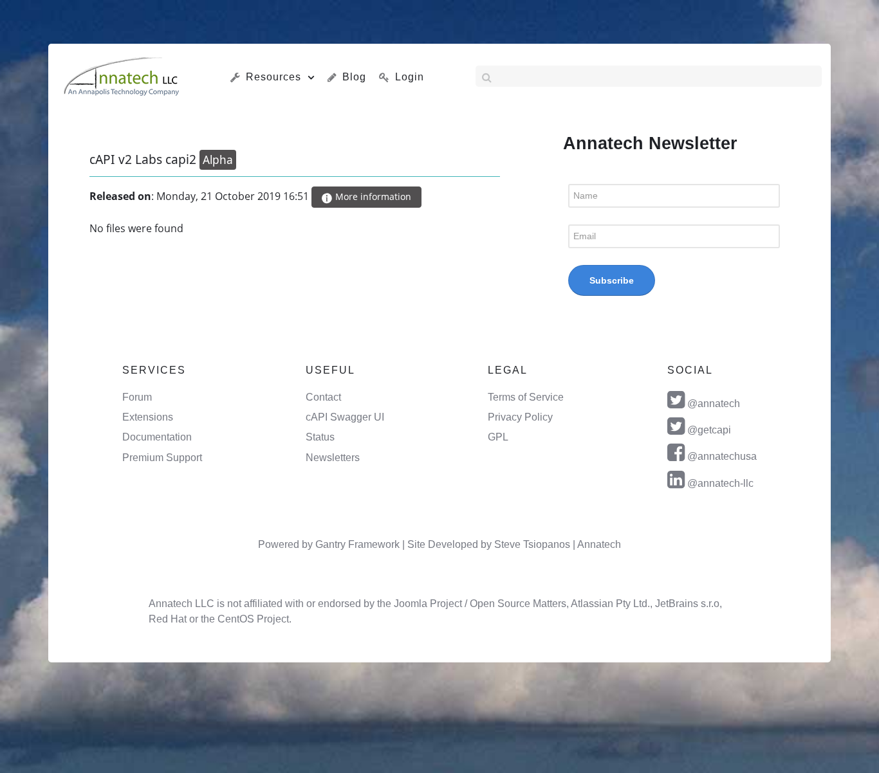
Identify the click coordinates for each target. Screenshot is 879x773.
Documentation (157, 437)
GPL (498, 437)
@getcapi (709, 429)
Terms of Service (526, 397)
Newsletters (333, 457)
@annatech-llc (720, 483)
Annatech (599, 544)
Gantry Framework (357, 544)
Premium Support (162, 457)
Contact (323, 397)
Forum (137, 397)
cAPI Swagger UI (345, 417)
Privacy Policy (520, 417)
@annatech (713, 403)
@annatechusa (722, 456)
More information (372, 196)
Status (320, 437)
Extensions (147, 417)
